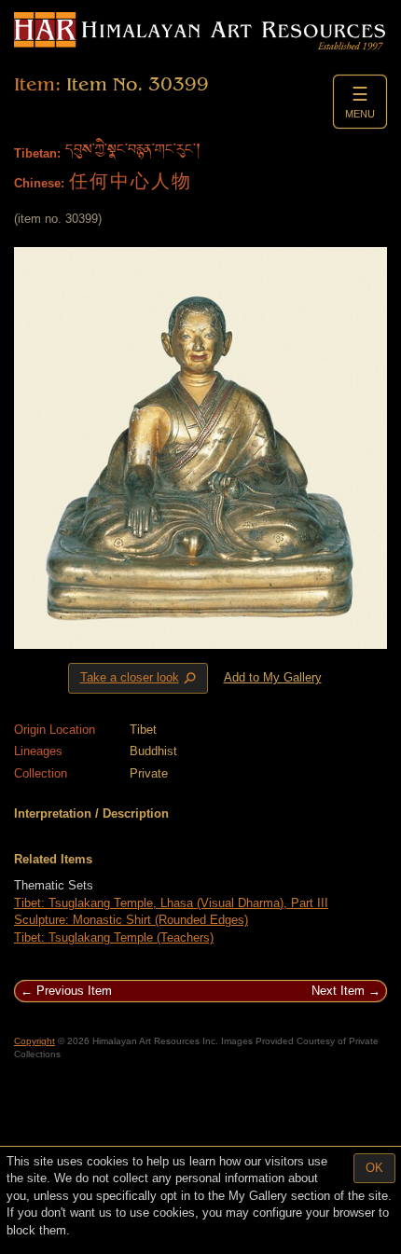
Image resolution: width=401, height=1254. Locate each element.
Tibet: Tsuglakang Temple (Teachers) (114, 937)
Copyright (34, 1041)
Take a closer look (140, 678)
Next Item (338, 991)
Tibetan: (37, 153)
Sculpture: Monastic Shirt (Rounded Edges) (131, 920)
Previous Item (74, 991)
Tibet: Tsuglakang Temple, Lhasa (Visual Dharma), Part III (171, 903)
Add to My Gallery (273, 677)
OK (374, 1168)
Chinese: (39, 183)
